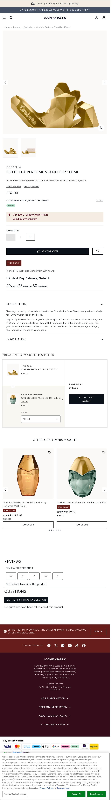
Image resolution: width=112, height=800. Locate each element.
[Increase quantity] (30, 237)
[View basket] (103, 18)
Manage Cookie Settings (15, 794)
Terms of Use (63, 788)
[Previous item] (5, 489)
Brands (16, 27)
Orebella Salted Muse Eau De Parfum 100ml (82, 502)
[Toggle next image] (104, 82)
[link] (96, 18)
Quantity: (12, 231)
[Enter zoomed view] (101, 127)
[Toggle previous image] (5, 82)
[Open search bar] (11, 18)
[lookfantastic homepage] (55, 18)
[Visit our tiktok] (76, 645)
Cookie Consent (55, 684)
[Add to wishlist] (97, 251)
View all (99, 200)
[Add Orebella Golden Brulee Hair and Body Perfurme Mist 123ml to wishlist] (49, 452)
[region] (55, 776)
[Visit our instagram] (62, 645)
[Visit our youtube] (69, 645)
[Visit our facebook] (48, 645)
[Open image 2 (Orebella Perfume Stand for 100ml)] (28, 147)
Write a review (13, 186)
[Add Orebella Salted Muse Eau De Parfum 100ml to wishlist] (103, 452)
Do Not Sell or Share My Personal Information (55, 688)
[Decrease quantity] (10, 237)
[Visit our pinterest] (83, 645)
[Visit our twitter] (55, 645)
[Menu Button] (4, 18)
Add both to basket (86, 399)
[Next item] (104, 489)
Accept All (76, 794)
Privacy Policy (46, 788)
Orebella (13, 167)
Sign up (98, 631)
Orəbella (28, 27)
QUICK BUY (28, 525)
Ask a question (31, 186)
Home (6, 27)
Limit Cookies (96, 794)
